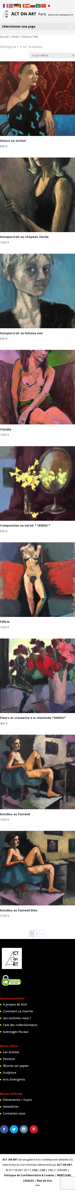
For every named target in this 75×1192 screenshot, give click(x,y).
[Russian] (33, 5)
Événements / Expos (17, 1100)
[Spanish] (27, 5)
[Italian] (22, 5)
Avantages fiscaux (15, 1032)
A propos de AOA (15, 1004)
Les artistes (11, 1052)
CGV (42, 1170)
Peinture (9, 1059)
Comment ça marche (18, 1011)
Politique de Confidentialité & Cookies (29, 1175)
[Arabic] (38, 5)
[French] (6, 5)
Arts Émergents (14, 1079)
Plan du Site (44, 1180)
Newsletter (11, 1106)
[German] (16, 5)
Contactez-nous (14, 1113)
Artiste (15, 36)
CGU (35, 1170)
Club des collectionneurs (20, 1025)
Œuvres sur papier (16, 1066)
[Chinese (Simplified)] (43, 5)
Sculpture (9, 1072)
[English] (11, 5)
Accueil (4, 36)
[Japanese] (49, 5)
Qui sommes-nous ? (17, 1018)
